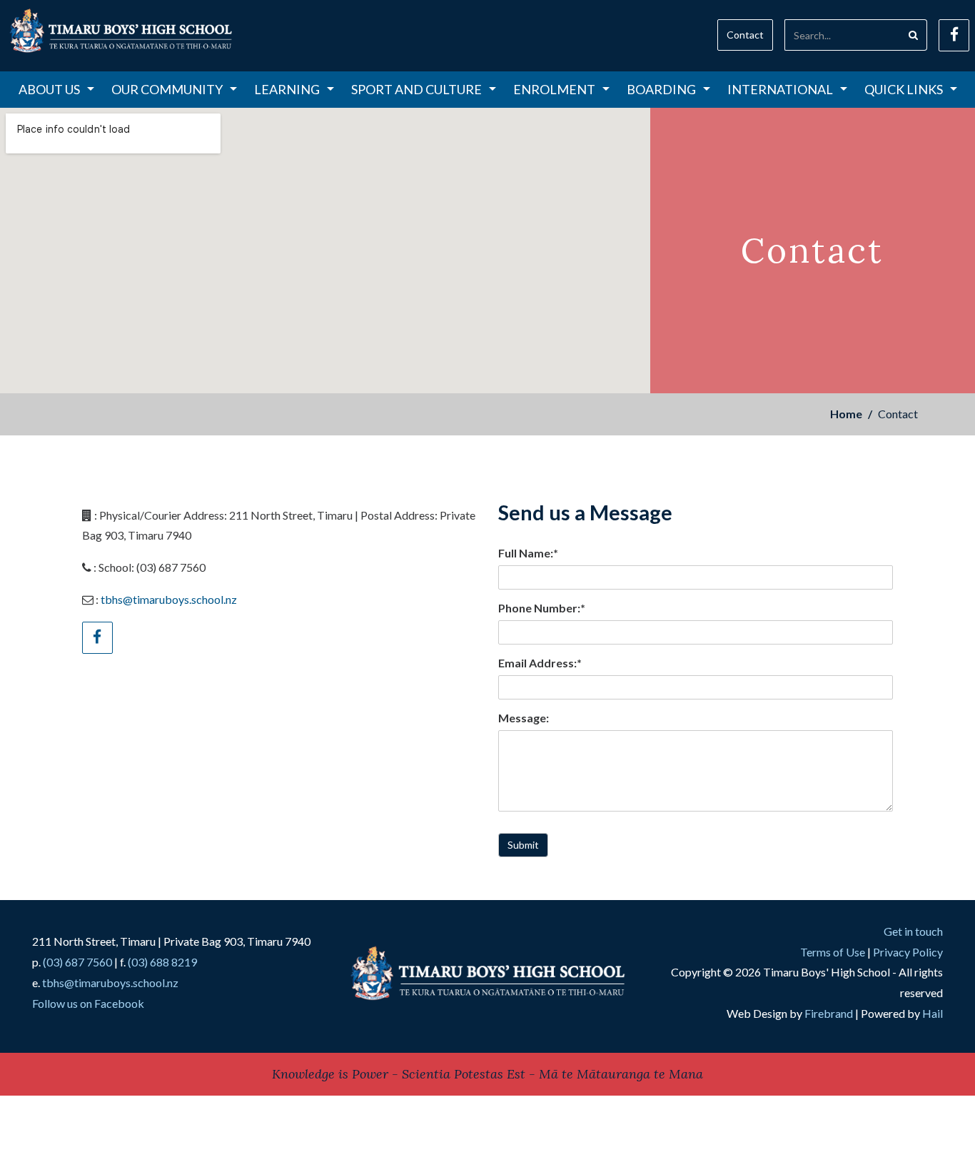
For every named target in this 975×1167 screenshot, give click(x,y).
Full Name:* (528, 553)
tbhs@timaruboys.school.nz (169, 599)
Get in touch (913, 931)
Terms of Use (832, 952)
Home (846, 413)
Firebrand (828, 1013)
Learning (287, 89)
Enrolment (554, 89)
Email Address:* (540, 663)
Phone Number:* (541, 608)
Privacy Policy (908, 952)
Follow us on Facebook (88, 1003)
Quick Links (903, 89)
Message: (523, 717)
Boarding (661, 89)
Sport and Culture (416, 89)
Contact (745, 35)
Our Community (167, 89)
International (780, 89)
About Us (49, 89)
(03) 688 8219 (162, 962)
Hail (932, 1013)
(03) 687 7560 (77, 962)
